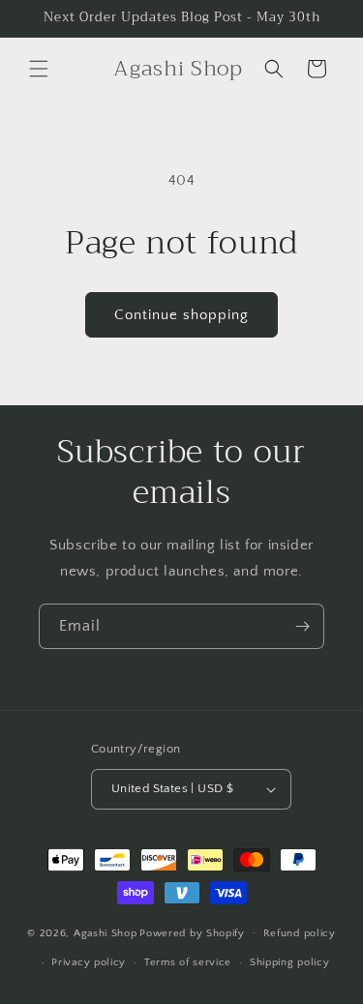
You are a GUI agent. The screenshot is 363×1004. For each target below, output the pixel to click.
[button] (38, 68)
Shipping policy (290, 962)
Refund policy (299, 933)
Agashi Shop (105, 932)
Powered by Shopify (192, 932)
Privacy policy (88, 962)
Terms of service (187, 962)
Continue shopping (181, 315)
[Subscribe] (302, 626)
